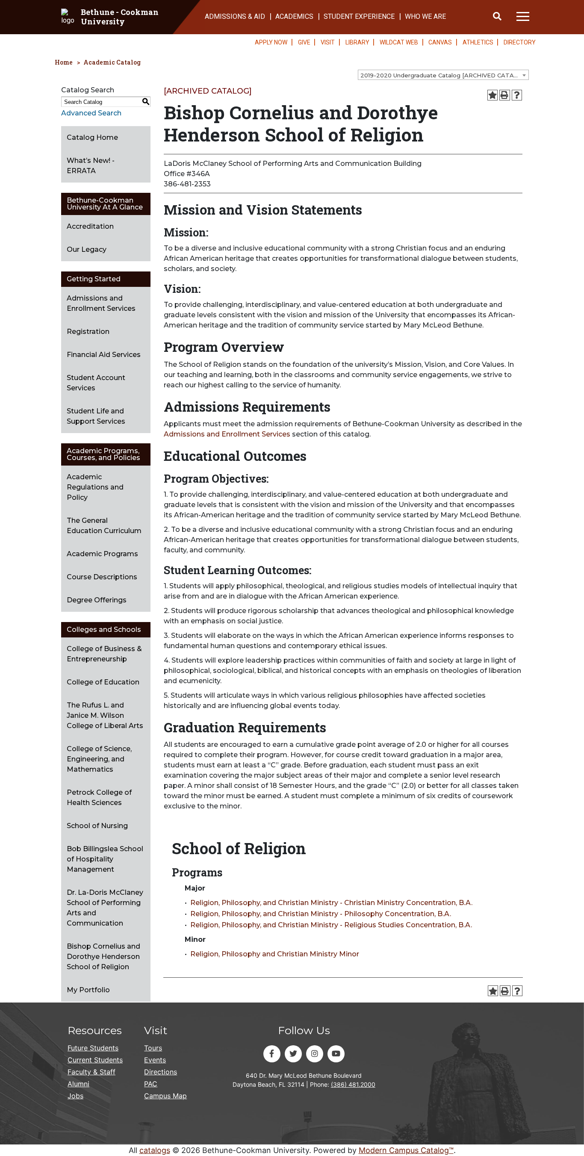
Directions (160, 1072)
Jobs (75, 1095)
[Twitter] (293, 1053)
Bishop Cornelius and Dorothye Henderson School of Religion (103, 956)
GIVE (304, 42)
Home (64, 62)
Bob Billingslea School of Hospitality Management (105, 859)
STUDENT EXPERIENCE (359, 16)
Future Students (93, 1048)
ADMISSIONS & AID (235, 16)
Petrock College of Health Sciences (99, 797)
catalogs (154, 1150)
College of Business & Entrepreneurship (104, 654)
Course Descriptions (102, 577)
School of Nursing (97, 826)
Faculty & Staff (91, 1072)
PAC (150, 1083)
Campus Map (165, 1095)
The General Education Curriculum (104, 525)
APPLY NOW (271, 42)
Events (155, 1060)
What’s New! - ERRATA (91, 165)
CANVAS (440, 42)
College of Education (103, 682)
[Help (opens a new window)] (517, 95)
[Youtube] (336, 1053)
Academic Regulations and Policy (95, 487)
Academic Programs (102, 554)
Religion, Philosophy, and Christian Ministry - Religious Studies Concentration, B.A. (331, 925)
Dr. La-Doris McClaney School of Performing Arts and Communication (105, 907)
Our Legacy (86, 249)
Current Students (95, 1060)
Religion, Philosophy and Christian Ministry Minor (274, 954)
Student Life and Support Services (96, 416)
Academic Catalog (112, 62)
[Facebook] (271, 1053)
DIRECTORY (520, 42)
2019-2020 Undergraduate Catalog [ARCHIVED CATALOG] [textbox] (444, 75)
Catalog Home (92, 137)
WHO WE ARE (425, 16)
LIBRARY (357, 42)
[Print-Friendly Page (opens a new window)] (504, 95)
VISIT (328, 42)
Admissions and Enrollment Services (101, 303)
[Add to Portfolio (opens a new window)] (492, 95)
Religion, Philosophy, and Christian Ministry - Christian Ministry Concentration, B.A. (331, 903)
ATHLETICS (478, 42)
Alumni (78, 1083)
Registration (88, 331)
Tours (153, 1048)
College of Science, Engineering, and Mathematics (99, 759)
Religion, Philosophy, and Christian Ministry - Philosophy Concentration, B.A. (320, 914)
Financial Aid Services (104, 355)
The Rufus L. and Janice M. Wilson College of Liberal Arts (105, 715)
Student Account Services (96, 383)
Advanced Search (91, 113)
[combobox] (443, 75)
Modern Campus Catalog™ (406, 1150)
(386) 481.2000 (353, 1084)
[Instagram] (314, 1053)
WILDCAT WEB (399, 42)
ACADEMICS (294, 16)
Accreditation (90, 226)
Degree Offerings (97, 600)
